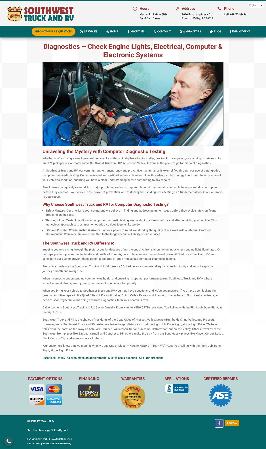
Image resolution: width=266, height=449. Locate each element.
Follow (232, 423)
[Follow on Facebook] (219, 423)
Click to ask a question (122, 358)
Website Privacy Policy (40, 421)
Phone (229, 8)
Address (188, 8)
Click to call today (54, 358)
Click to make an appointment (86, 358)
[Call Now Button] (9, 441)
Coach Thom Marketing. (60, 443)
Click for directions (151, 358)
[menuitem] (53, 32)
